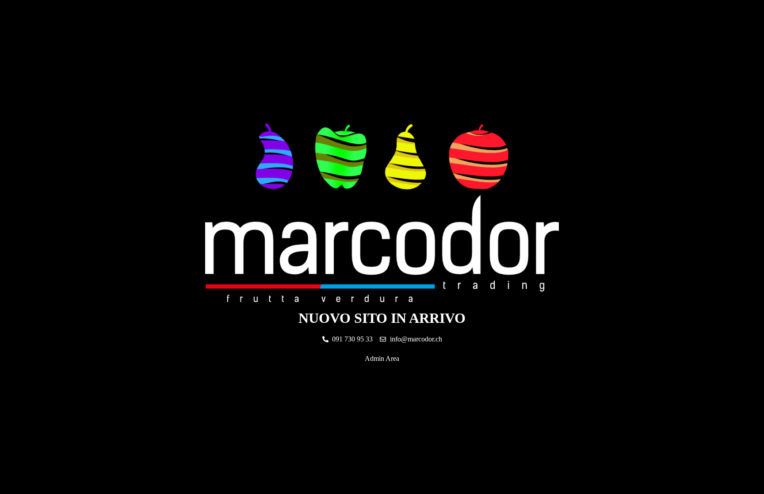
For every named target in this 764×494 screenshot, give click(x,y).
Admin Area (382, 358)
